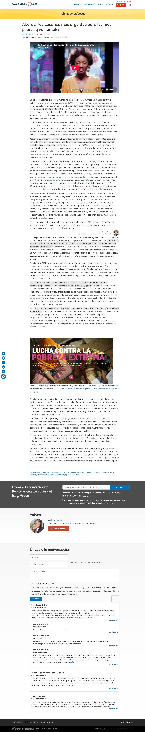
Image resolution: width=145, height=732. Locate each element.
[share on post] (3, 362)
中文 (66, 496)
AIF (42, 729)
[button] (130, 5)
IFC (45, 729)
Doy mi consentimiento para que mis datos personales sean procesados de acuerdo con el (95, 501)
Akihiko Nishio (28, 34)
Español (33, 37)
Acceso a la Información (31, 722)
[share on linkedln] (3, 367)
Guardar (35, 599)
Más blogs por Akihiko (58, 528)
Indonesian (86, 496)
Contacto (109, 4)
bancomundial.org (124, 1)
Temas (100, 4)
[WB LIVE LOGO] (121, 5)
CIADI (55, 729)
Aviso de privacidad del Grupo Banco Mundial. (96, 503)
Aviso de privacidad (50, 587)
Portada (76, 4)
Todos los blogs (89, 4)
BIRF (37, 729)
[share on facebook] (3, 358)
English (40, 37)
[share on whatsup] (3, 371)
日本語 (65, 37)
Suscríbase (119, 487)
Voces (81, 13)
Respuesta (112, 620)
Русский (58, 37)
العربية (52, 37)
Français (46, 37)
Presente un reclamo (127, 722)
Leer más (90, 618)
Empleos (42, 722)
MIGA (49, 729)
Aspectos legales (17, 722)
